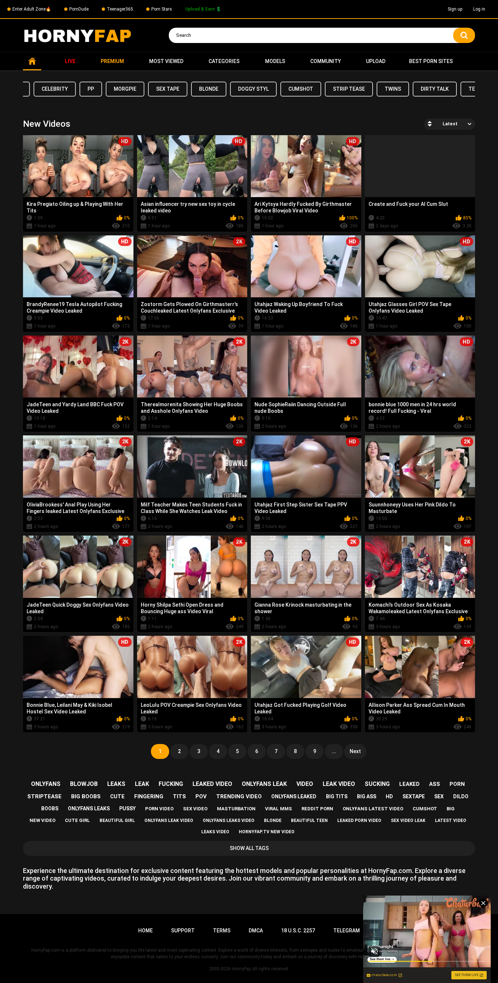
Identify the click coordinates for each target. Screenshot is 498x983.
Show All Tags (249, 848)
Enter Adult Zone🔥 (31, 9)
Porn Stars (161, 9)
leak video (339, 783)
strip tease (349, 89)
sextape (413, 796)
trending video (239, 796)
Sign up (455, 9)
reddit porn (317, 808)
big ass (366, 796)
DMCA (256, 930)
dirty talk (435, 89)
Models (275, 61)
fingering (148, 796)
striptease (44, 796)
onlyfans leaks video (228, 820)
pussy (127, 808)
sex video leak (408, 820)
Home (32, 61)
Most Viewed (166, 61)
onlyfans (46, 783)
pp (90, 89)
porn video (159, 808)
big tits (336, 796)
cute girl (77, 820)
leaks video (215, 831)
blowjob (84, 783)
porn (457, 784)
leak (142, 783)
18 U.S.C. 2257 (298, 930)
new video (42, 820)
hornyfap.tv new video (267, 831)
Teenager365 (120, 9)
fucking (171, 783)
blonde (208, 89)
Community (325, 61)
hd (389, 796)
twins (393, 89)
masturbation (236, 808)
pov (201, 796)
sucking (377, 783)
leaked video (212, 783)
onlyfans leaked (293, 796)
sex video (195, 808)
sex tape (167, 89)
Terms (221, 930)
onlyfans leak (264, 783)
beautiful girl (117, 820)
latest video (450, 820)
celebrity (55, 89)
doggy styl (253, 89)
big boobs (86, 796)
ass (434, 784)
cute (117, 796)
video (304, 783)
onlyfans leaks (89, 808)
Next (355, 751)
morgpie (125, 89)
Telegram (346, 930)
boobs (49, 808)
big (451, 808)
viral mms (278, 808)
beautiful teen (309, 820)
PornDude (79, 9)
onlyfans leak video (168, 820)
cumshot (300, 89)
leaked (409, 784)
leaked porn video (359, 820)
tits (179, 796)
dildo (460, 796)
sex (439, 796)
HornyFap (241, 968)
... (334, 751)
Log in (479, 9)
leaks (116, 783)
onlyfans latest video (373, 808)
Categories (224, 61)
